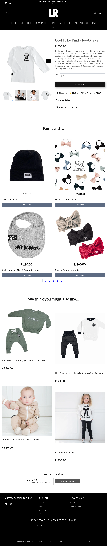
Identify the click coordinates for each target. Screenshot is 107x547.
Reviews (41, 514)
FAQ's (40, 507)
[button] (7, 12)
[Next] (48, 61)
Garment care (75, 507)
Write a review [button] (67, 481)
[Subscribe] (70, 526)
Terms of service (72, 541)
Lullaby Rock (26, 541)
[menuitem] (13, 23)
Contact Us (42, 510)
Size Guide (74, 503)
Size (56, 75)
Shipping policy (85, 541)
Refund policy (49, 541)
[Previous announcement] (35, 3)
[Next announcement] (72, 3)
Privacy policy (60, 541)
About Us (41, 503)
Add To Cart (80, 84)
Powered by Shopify (37, 541)
